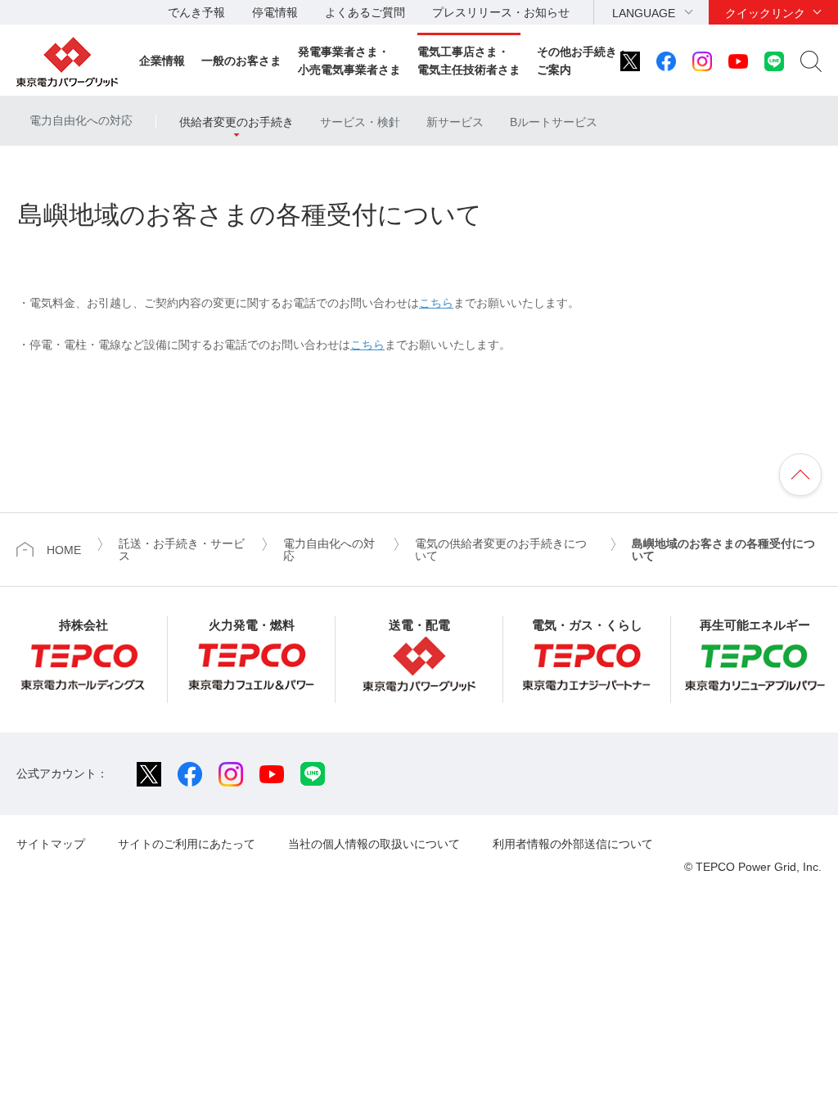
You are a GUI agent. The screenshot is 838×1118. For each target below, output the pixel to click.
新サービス (455, 121)
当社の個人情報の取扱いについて (374, 843)
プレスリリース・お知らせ (501, 12)
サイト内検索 (811, 61)
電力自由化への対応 (81, 120)
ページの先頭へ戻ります (800, 474)
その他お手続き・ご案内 (582, 60)
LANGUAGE (643, 13)
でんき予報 (196, 12)
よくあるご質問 (365, 12)
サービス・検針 (360, 121)
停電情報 (275, 12)
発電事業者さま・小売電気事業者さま (349, 60)
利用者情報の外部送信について (573, 843)
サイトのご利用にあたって (186, 843)
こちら (436, 302)
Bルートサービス (553, 121)
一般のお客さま (241, 60)
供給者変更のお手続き (236, 121)
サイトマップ (50, 843)
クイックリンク (765, 13)
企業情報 (162, 60)
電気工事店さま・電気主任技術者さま (468, 60)
